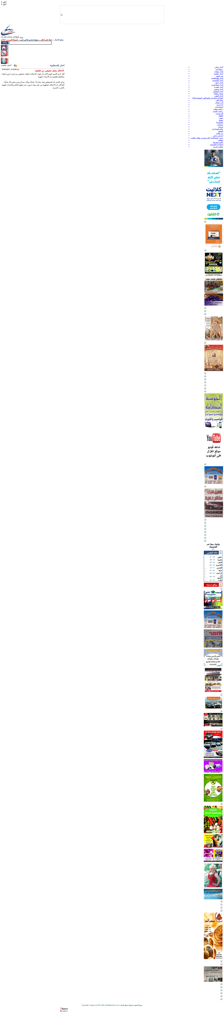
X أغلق (3, 2)
